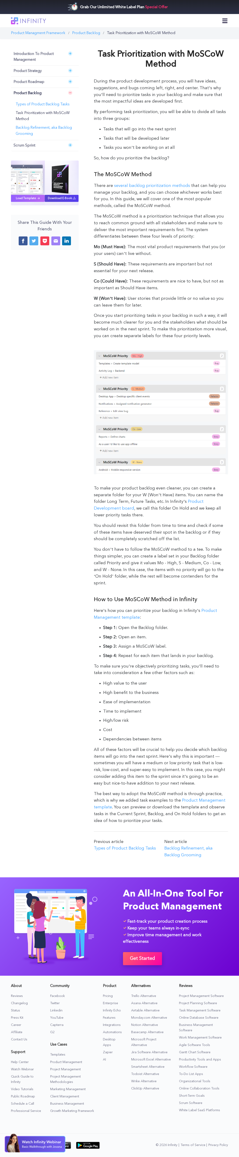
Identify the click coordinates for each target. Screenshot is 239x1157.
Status (15, 1010)
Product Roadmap (29, 82)
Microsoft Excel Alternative (151, 1059)
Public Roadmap (23, 1096)
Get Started (142, 958)
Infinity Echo (112, 1010)
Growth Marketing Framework (72, 1111)
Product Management (66, 1062)
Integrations (112, 1025)
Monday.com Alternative (149, 1017)
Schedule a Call (22, 1103)
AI (104, 1059)
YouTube (56, 1017)
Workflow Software (193, 1066)
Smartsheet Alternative (148, 1066)
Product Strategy (28, 71)
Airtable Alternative (145, 1010)
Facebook (57, 996)
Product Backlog (28, 93)
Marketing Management (68, 1089)
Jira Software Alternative (149, 1052)
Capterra (56, 1025)
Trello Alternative (143, 996)
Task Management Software (200, 1010)
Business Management (67, 1103)
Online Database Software (198, 1017)
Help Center (20, 1062)
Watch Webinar (22, 1069)
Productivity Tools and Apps (200, 1059)
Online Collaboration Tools (199, 1088)
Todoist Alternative (145, 1074)
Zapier (108, 1052)
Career (16, 1025)
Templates (57, 1054)
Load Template (26, 198)
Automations (112, 1032)
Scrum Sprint (24, 145)
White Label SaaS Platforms (199, 1110)
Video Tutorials (22, 1089)
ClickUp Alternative (145, 1088)
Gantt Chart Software (195, 1052)
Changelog (19, 1003)
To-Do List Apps (191, 1074)
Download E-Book (60, 198)
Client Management (64, 1096)
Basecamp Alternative (147, 1032)
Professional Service (26, 1111)
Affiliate (16, 1032)
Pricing (108, 996)
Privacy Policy (218, 1145)
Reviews (17, 996)
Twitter (55, 1003)
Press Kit (17, 1017)
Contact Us (19, 1039)
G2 (52, 1032)
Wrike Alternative (144, 1081)
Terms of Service (193, 1145)
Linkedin (56, 1010)
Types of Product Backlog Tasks (43, 104)
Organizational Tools (194, 1081)
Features (109, 1017)
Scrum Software (190, 1103)
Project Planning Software (198, 1003)
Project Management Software (201, 996)
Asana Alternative (144, 1003)
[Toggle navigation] (225, 21)
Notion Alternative (144, 1025)
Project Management (65, 1069)
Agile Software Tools (194, 1045)
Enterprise (110, 1003)
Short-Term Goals (192, 1095)
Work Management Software (200, 1037)
